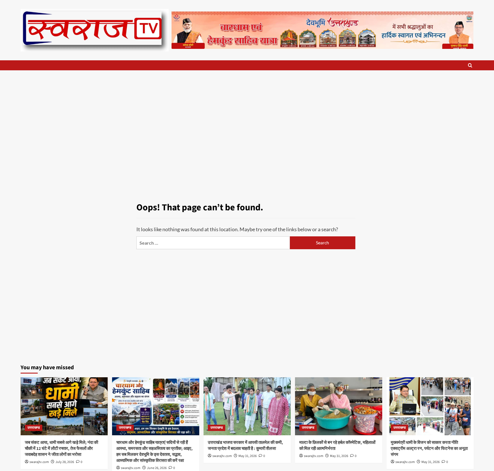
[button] (470, 65)
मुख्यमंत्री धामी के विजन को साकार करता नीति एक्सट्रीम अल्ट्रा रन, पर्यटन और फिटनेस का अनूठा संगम (429, 449)
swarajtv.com (39, 462)
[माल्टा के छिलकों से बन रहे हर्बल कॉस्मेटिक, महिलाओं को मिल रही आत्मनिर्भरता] (338, 406)
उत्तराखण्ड (33, 427)
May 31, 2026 (247, 456)
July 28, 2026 (64, 462)
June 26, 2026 (157, 468)
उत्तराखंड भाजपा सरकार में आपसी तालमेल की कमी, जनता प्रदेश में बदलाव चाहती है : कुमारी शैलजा (245, 446)
